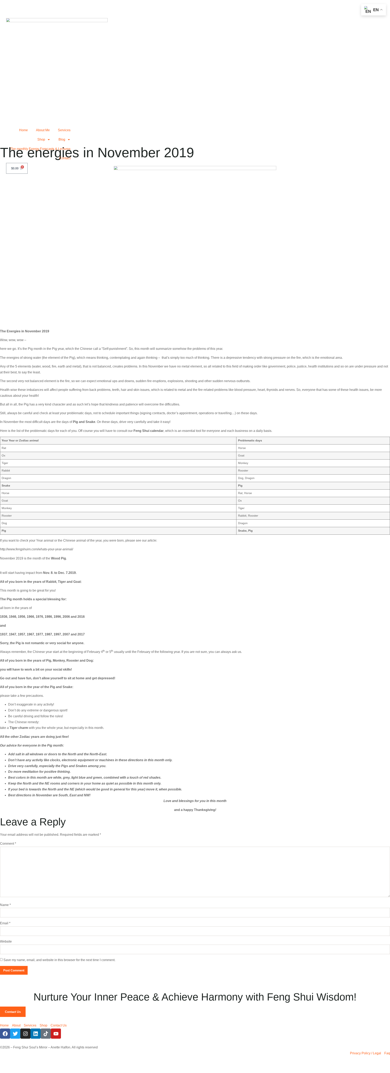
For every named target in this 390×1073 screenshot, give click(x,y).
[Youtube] (56, 1034)
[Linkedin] (35, 1034)
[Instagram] (25, 1034)
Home (23, 130)
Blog (61, 139)
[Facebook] (5, 1034)
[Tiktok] (46, 1034)
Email (5, 923)
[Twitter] (15, 1034)
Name (5, 905)
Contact (64, 158)
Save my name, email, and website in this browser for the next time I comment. (59, 960)
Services (64, 130)
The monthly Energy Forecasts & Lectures (40, 149)
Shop (41, 139)
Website (6, 941)
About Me (43, 130)
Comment (8, 843)
